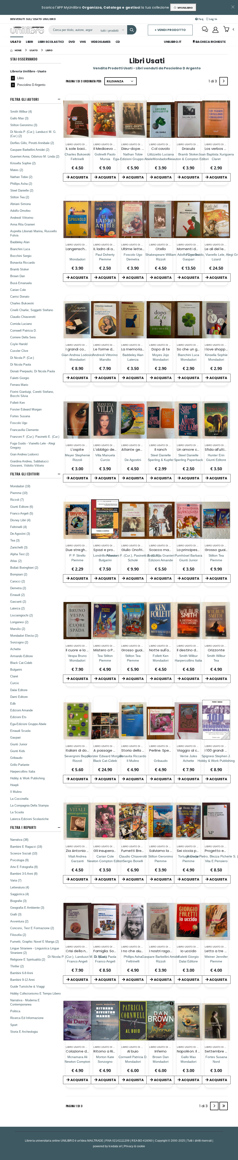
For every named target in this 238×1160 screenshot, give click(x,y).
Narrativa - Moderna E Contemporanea (25, 1002)
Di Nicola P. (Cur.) (22, 358)
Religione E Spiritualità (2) (27, 959)
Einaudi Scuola (20, 731)
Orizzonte (216, 650)
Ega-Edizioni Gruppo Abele (28, 724)
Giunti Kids (17, 751)
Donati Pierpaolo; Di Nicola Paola (32, 371)
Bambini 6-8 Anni (21, 973)
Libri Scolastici (51, 42)
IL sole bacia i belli (81, 148)
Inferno (161, 1051)
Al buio (133, 1051)
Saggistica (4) (19, 894)
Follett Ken (17, 402)
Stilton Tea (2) (19, 197)
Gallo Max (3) (19, 118)
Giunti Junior (18, 744)
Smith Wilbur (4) (21, 111)
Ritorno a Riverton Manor (114, 1051)
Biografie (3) (18, 901)
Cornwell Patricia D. (23, 330)
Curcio (14, 683)
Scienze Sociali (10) (23, 853)
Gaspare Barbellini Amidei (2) (29, 150)
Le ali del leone (217, 248)
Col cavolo (160, 148)
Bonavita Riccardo (22, 262)
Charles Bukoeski (22, 303)
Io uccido (188, 950)
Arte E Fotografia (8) (24, 867)
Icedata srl (115, 1146)
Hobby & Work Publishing (27, 778)
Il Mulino (16, 792)
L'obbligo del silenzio (111, 449)
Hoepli (14, 785)
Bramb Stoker (19, 269)
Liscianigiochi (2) (21, 615)
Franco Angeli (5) (21, 513)
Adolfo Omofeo (20, 210)
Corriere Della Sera (23, 337)
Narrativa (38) (19, 839)
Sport (13, 1025)
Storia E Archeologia (24, 1031)
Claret (14, 676)
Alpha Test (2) (19, 554)
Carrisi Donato (19, 296)
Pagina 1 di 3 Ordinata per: (84, 81)
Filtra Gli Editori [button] (24, 473)
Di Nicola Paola (20, 364)
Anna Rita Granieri (22, 224)
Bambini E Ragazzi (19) (26, 846)
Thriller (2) (17, 966)
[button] (228, 29)
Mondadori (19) (20, 486)
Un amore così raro (193, 449)
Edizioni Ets (18, 717)
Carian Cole (18, 290)
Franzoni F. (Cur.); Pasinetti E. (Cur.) (34, 436)
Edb (13, 703)
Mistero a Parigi (106, 650)
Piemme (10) (18, 493)
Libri (29, 42)
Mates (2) (16, 170)
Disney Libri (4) (20, 520)
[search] (131, 29)
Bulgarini (16, 669)
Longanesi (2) (19, 622)
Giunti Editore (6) (21, 506)
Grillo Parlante (19, 765)
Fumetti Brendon (135, 850)
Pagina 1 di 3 (74, 1106)
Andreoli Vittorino (21, 217)
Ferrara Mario (19, 385)
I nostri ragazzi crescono (170, 950)
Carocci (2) (17, 581)
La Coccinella (19, 799)
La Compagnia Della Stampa (29, 805)
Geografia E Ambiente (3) (27, 907)
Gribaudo (16, 758)
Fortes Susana (20, 416)
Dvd (72, 42)
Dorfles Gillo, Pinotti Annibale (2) (32, 143)
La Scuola (17, 812)
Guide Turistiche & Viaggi (27, 986)
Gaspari (15, 737)
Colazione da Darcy (83, 1051)
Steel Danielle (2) (21, 190)
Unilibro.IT (173, 42)
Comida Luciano (21, 324)
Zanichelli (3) (18, 547)
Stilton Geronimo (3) (23, 125)
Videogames (101, 42)
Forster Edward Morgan (26, 409)
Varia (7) (15, 880)
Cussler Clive (19, 351)
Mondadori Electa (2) (24, 635)
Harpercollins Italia (22, 771)
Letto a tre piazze (220, 950)
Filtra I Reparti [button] (23, 827)
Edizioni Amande (21, 710)
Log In (212, 19)
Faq (200, 19)
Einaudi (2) (17, 595)
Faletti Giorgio (19, 378)
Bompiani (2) (18, 574)
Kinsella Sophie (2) (23, 163)
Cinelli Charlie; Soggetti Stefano (31, 310)
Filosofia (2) (18, 935)
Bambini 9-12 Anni (22, 980)
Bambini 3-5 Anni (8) (23, 873)
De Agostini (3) (20, 533)
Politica (15, 1011)
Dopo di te (161, 349)
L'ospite (77, 449)
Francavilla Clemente (24, 430)
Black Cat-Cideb (21, 663)
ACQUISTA (79, 177)
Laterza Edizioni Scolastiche (29, 819)
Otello (160, 248)
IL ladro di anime (107, 248)
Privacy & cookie (134, 1146)
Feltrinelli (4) (18, 527)
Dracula (188, 148)
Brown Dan (17, 276)
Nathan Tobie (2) (21, 177)
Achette (15, 649)
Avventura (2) (19, 921)
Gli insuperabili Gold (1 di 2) (116, 850)
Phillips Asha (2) (21, 184)
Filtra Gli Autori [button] (24, 99)
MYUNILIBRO (184, 7)
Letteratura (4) (19, 887)
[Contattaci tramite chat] (205, 29)
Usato (15, 42)
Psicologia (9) (19, 860)
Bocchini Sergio (20, 256)
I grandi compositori (83, 349)
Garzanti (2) (18, 601)
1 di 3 (213, 82)
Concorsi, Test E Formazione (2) (32, 928)
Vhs (83, 42)
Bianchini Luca (20, 249)
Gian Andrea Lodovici (24, 454)
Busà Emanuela (21, 283)
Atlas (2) (16, 561)
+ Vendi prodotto (170, 30)
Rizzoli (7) (17, 500)
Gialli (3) (15, 914)
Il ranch (161, 449)
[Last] (223, 1106)
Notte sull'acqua (163, 650)
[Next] (223, 81)
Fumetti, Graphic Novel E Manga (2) (34, 941)
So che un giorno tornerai (199, 349)
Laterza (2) (17, 608)
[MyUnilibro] (215, 29)
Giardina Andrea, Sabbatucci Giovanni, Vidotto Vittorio (29, 463)
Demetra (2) (18, 588)
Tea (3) (15, 540)
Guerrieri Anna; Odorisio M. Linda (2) (34, 156)
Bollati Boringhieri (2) (24, 567)
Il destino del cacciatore (198, 650)
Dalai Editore (18, 690)
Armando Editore (21, 656)
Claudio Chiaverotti (23, 317)
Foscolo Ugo (18, 423)
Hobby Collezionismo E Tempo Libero (35, 993)
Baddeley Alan (20, 242)
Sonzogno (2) (19, 642)
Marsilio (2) (17, 629)
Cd (118, 42)
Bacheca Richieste (210, 42)
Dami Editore (19, 697)
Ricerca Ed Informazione (26, 1018)
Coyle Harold (18, 344)
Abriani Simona (20, 204)
